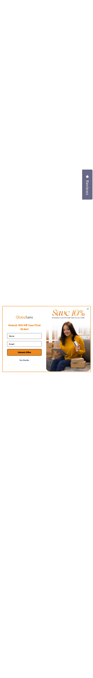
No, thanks (24, 360)
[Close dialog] (88, 309)
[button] (87, 185)
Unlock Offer (24, 352)
